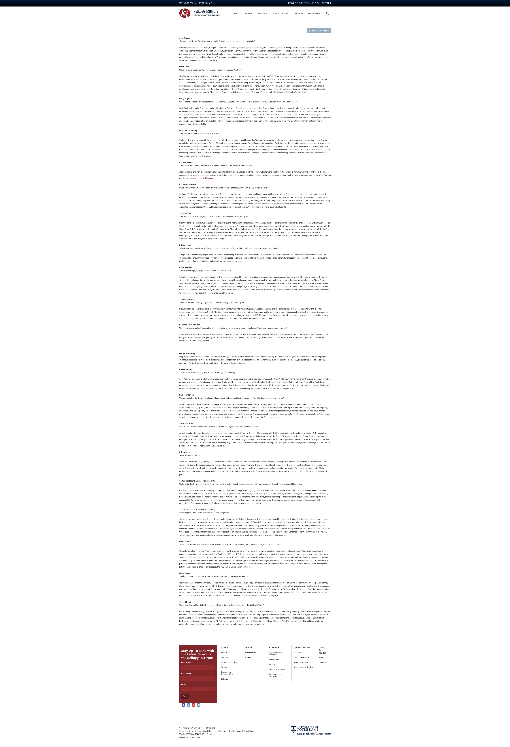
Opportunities (281, 13)
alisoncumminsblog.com (203, 178)
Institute (225, 652)
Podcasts (323, 662)
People (249, 13)
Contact (224, 657)
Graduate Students (277, 669)
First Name (186, 662)
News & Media (314, 13)
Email (184, 684)
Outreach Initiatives (229, 662)
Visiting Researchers (302, 657)
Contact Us (211, 734)
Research (263, 13)
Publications (274, 659)
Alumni (248, 657)
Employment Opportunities (227, 673)
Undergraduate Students (275, 675)
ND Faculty (298, 652)
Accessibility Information (189, 737)
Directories (250, 652)
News (321, 657)
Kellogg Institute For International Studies (196, 731)
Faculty (272, 664)
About (236, 13)
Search (327, 14)
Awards (224, 667)
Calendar (298, 13)
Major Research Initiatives (275, 653)
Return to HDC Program (319, 30)
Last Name (186, 673)
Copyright (183, 728)
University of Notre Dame (204, 728)
